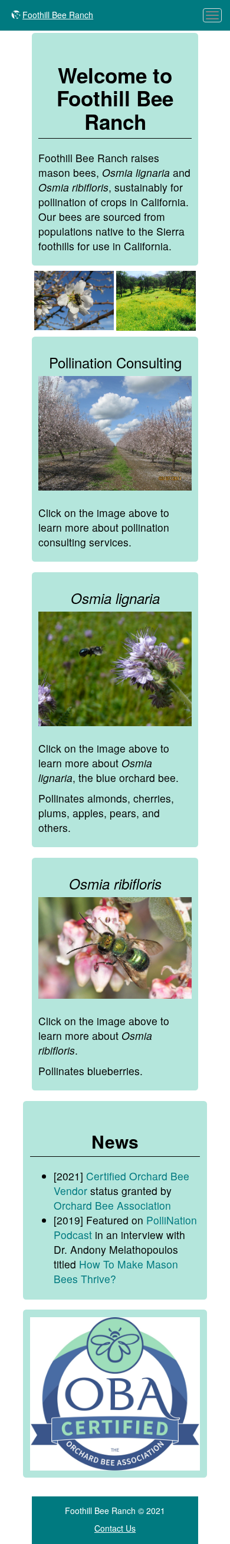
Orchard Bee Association (112, 1205)
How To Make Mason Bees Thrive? (116, 1271)
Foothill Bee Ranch (57, 15)
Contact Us (115, 1528)
